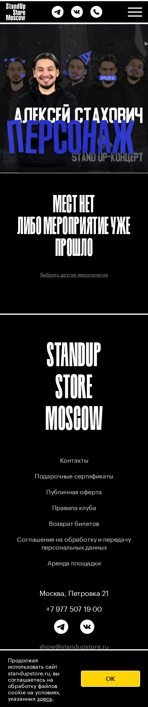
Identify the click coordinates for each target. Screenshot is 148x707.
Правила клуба (74, 507)
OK (110, 678)
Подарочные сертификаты (74, 475)
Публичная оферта (74, 491)
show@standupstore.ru (74, 646)
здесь (44, 698)
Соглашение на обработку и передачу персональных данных (74, 542)
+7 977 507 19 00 (74, 608)
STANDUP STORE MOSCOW (74, 386)
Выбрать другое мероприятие (74, 274)
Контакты (74, 459)
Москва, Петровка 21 (74, 592)
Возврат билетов (74, 522)
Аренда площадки (74, 562)
